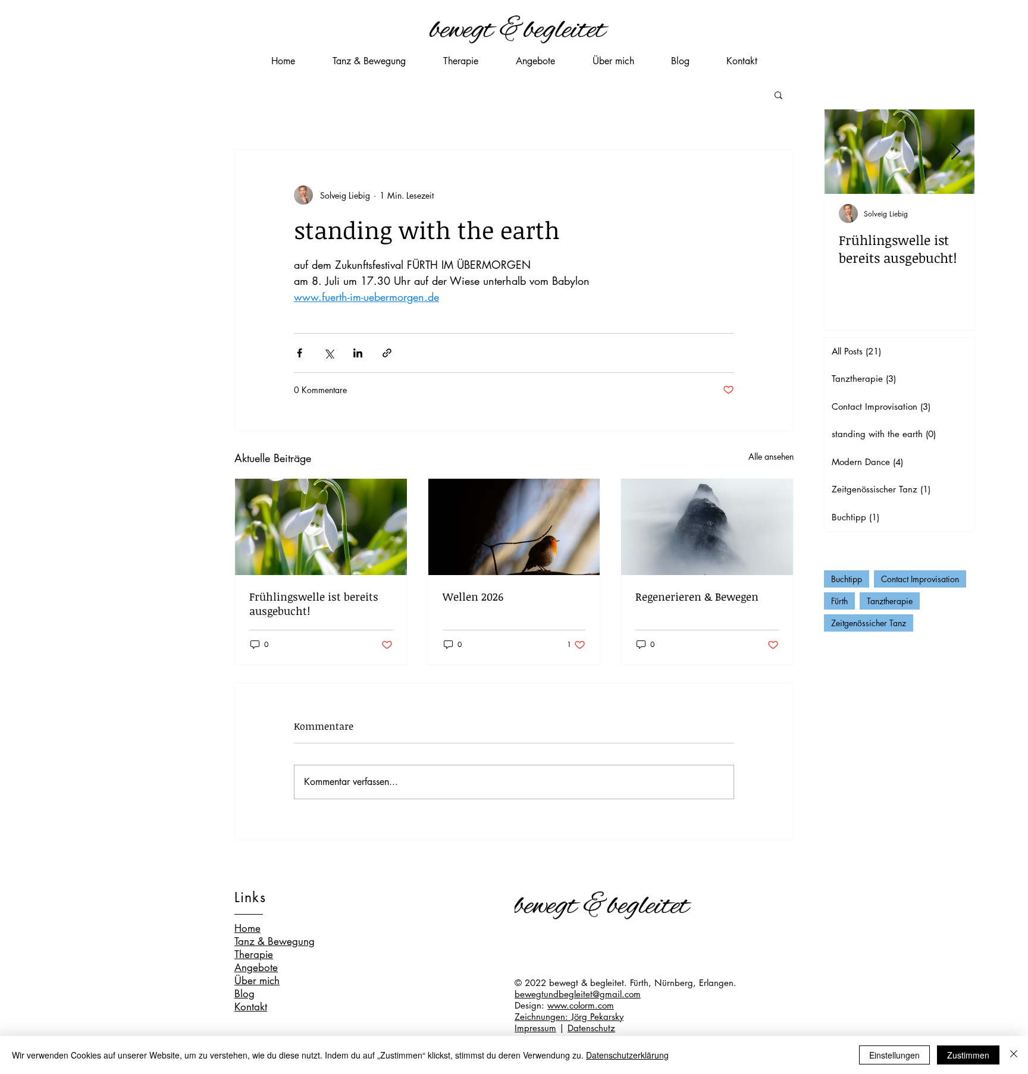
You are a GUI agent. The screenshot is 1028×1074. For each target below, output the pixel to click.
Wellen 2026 (473, 596)
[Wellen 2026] (514, 527)
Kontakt (250, 1006)
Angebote (256, 967)
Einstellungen (894, 1055)
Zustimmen (968, 1055)
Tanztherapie (890, 601)
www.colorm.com (580, 1005)
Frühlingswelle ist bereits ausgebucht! (313, 603)
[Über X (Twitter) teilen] (328, 353)
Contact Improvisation (920, 579)
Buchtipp (846, 579)
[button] (778, 94)
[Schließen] (1014, 1054)
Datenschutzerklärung (627, 1055)
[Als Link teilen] (387, 353)
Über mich (257, 980)
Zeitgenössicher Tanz (868, 623)
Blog (244, 993)
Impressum (535, 1028)
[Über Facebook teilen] (299, 353)
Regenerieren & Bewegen (697, 596)
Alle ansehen (771, 456)
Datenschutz (591, 1028)
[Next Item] (955, 152)
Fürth (839, 601)
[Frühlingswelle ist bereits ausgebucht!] (321, 527)
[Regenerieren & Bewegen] (707, 527)
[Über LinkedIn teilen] (357, 353)
